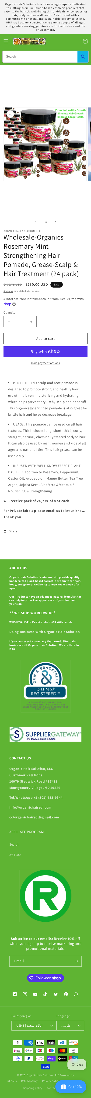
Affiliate (15, 855)
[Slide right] (56, 222)
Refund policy (29, 1081)
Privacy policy (51, 1081)
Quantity (9, 312)
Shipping (8, 290)
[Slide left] (35, 222)
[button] (6, 41)
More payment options (45, 363)
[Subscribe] (76, 961)
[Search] (82, 57)
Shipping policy (33, 1088)
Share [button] (13, 531)
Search (14, 844)
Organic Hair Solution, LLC (43, 1075)
